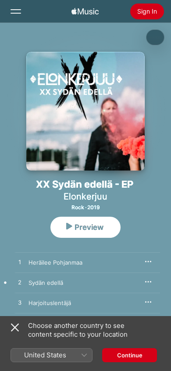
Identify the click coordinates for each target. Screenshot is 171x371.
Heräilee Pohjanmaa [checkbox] (55, 262)
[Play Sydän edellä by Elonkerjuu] (19, 283)
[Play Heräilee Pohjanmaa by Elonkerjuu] (19, 262)
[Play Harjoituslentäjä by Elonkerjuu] (19, 303)
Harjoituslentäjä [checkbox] (49, 302)
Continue (129, 355)
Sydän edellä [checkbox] (45, 282)
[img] (85, 11)
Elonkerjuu (85, 196)
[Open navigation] (15, 11)
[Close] (15, 327)
